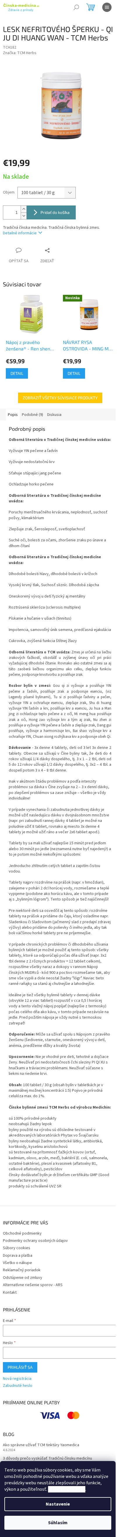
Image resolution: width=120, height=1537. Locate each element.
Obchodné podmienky (22, 1233)
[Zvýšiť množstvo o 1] (24, 209)
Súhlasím (58, 1523)
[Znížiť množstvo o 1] (24, 215)
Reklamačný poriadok (21, 1270)
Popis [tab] (13, 415)
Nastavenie (58, 1504)
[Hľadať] (76, 7)
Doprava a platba (17, 1255)
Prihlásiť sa (20, 1367)
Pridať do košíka (55, 212)
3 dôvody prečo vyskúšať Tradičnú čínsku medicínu (47, 1458)
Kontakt (10, 1292)
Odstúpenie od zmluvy (22, 1278)
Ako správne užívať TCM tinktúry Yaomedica (41, 1445)
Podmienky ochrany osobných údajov (35, 1241)
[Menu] (107, 7)
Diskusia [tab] (54, 415)
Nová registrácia (17, 1379)
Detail (16, 373)
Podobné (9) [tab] (32, 415)
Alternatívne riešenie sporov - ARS (33, 1285)
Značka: (19, 53)
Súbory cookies (16, 1248)
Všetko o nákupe (17, 1263)
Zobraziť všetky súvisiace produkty (60, 397)
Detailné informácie (20, 233)
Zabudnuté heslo (17, 1386)
